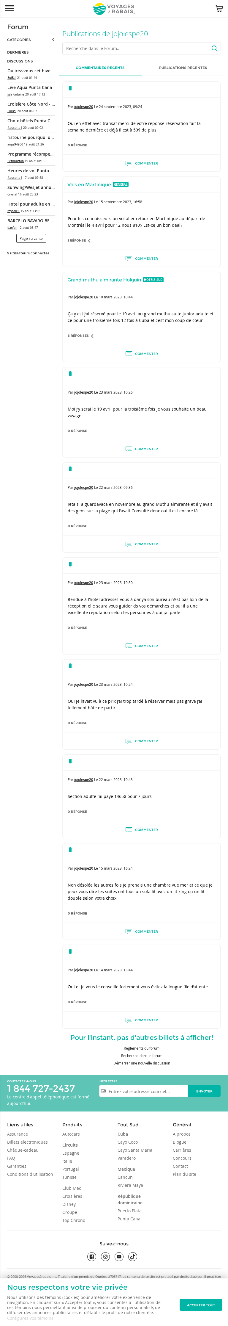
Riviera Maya (130, 1185)
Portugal (70, 1169)
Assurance (17, 1134)
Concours (182, 1158)
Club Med (72, 1188)
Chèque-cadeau (23, 1150)
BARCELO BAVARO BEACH (32, 220)
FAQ (11, 1158)
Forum (17, 27)
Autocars (71, 1134)
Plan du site (184, 1174)
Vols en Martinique (89, 184)
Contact (180, 1166)
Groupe (69, 1212)
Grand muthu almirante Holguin (104, 280)
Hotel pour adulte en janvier (36, 204)
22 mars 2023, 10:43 (116, 779)
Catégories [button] (19, 39)
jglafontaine (15, 94)
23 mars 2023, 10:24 (116, 684)
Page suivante (31, 238)
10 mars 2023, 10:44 (116, 297)
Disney (69, 1204)
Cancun (125, 1177)
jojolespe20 (83, 106)
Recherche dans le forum (141, 1055)
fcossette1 (14, 128)
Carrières (182, 1150)
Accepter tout (201, 1305)
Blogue (179, 1142)
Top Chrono (73, 1220)
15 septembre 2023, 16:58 (120, 201)
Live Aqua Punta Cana (29, 87)
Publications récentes (183, 67)
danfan (12, 228)
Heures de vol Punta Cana (33, 170)
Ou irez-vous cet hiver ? (31, 70)
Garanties (16, 1166)
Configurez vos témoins (30, 1318)
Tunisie (69, 1177)
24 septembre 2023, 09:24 (120, 106)
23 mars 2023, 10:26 (116, 392)
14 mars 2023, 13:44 (116, 970)
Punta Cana (129, 1219)
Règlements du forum (141, 1048)
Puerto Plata (130, 1211)
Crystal (12, 194)
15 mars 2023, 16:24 (116, 868)
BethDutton (15, 161)
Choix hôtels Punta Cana (32, 120)
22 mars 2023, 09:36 (116, 487)
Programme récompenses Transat (41, 154)
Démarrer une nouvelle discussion (141, 1063)
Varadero (127, 1158)
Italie (67, 1161)
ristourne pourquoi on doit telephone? (46, 137)
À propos (182, 1134)
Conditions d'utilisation (30, 1174)
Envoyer (204, 1091)
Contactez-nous (21, 1081)
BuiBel (11, 78)
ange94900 (15, 144)
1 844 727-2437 (41, 1088)
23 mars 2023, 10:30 (116, 582)
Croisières (72, 1196)
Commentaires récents (100, 67)
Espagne (70, 1153)
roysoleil (13, 211)
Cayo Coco (128, 1142)
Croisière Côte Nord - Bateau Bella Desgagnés (53, 104)
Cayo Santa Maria (135, 1150)
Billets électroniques (27, 1142)
